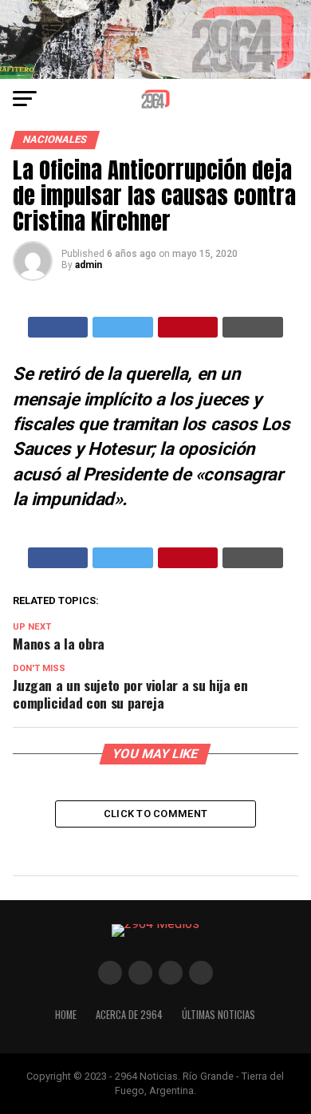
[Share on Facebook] (58, 327)
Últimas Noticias (218, 1014)
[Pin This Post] (188, 327)
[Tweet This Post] (123, 327)
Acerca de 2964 (129, 1014)
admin (88, 265)
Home (66, 1014)
